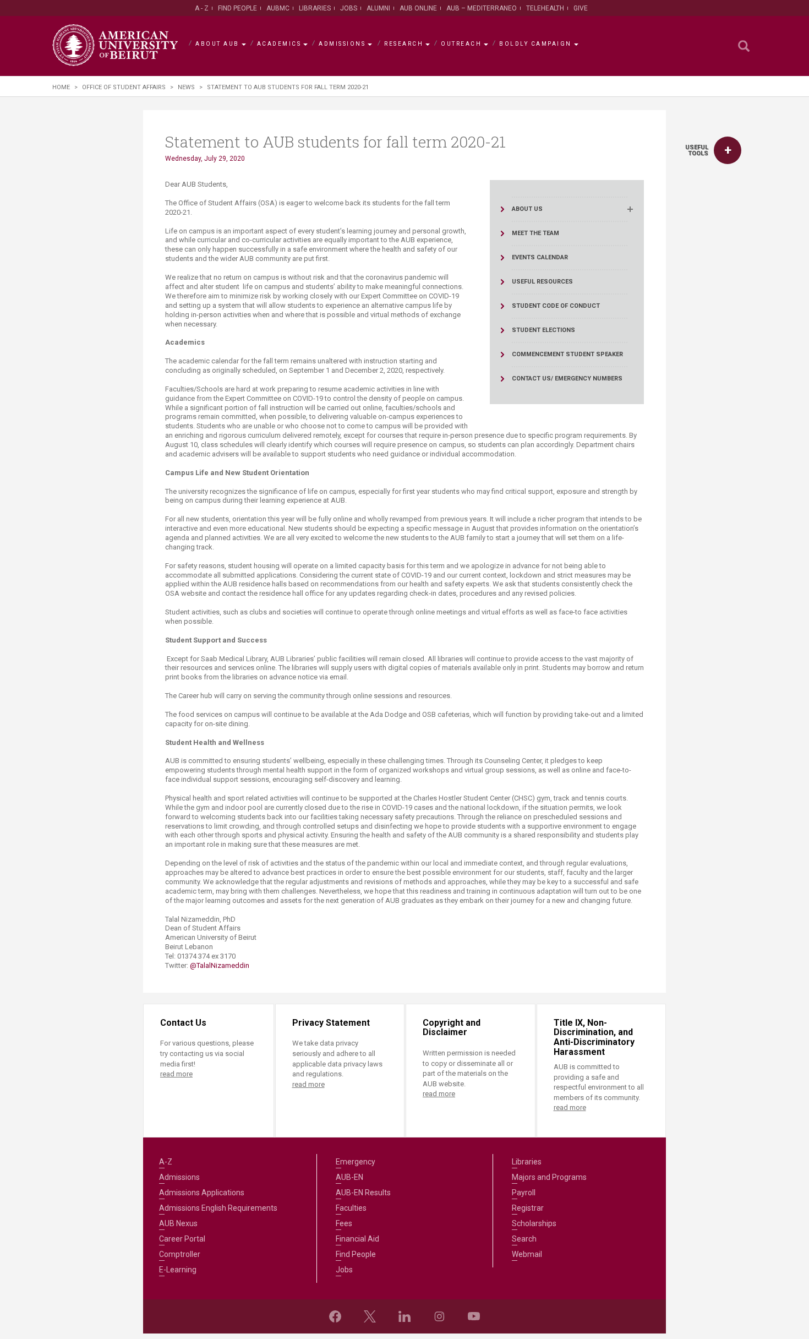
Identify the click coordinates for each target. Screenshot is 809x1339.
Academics (279, 44)
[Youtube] (474, 1316)
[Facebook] (335, 1316)
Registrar (528, 1208)
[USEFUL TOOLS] (727, 150)
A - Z (202, 8)
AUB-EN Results (363, 1192)
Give (580, 8)
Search (524, 1238)
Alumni (378, 8)
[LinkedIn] (404, 1316)
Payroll (523, 1192)
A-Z (165, 1161)
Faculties (351, 1208)
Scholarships (534, 1223)
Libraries (315, 8)
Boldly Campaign (535, 44)
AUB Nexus (178, 1223)
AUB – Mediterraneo (481, 8)
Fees (344, 1223)
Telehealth (545, 8)
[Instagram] (439, 1316)
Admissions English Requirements (218, 1208)
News (186, 87)
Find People (237, 8)
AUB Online (418, 8)
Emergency (355, 1161)
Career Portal (182, 1238)
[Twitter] (370, 1316)
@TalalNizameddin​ (219, 965)
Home (61, 87)
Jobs (348, 8)
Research (403, 44)
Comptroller (179, 1254)
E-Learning (177, 1269)
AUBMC (277, 8)
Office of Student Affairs (124, 87)
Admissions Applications (201, 1192)
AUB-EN (349, 1177)
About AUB (217, 44)
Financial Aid (357, 1238)
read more (176, 1074)
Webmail (527, 1254)
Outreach (461, 44)
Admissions (342, 44)
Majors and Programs (549, 1177)
